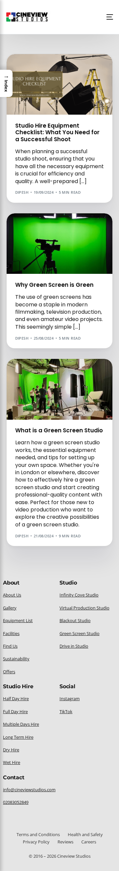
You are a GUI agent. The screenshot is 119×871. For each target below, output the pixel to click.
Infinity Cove (71, 73)
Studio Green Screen (38, 88)
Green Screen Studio (69, 373)
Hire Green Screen (36, 73)
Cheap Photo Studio (38, 68)
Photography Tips (36, 83)
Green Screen (75, 68)
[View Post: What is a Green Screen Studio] (59, 389)
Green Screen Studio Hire (73, 227)
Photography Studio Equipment (51, 78)
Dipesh (22, 192)
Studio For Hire (73, 83)
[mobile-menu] (107, 17)
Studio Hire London (84, 88)
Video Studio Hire (35, 242)
